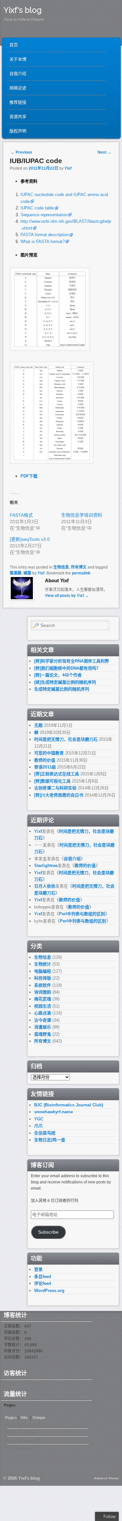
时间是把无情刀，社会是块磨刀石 (66, 739)
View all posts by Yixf (67, 595)
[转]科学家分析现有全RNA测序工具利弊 (71, 661)
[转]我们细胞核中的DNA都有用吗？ (67, 668)
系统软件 (42, 985)
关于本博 (17, 59)
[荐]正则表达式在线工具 (56, 773)
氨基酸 (15, 573)
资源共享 (17, 116)
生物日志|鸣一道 (49, 1139)
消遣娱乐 (42, 1027)
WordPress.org (49, 1290)
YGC (38, 1119)
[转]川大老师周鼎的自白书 (58, 795)
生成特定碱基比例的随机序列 (61, 689)
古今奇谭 (42, 1020)
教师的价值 (44, 760)
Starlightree (46, 865)
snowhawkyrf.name (53, 1111)
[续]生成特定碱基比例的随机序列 (65, 682)
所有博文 (79, 567)
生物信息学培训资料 (81, 515)
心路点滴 (42, 1013)
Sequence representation (43, 214)
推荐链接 (17, 102)
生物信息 (61, 567)
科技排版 (42, 978)
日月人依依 (44, 886)
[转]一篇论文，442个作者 (58, 675)
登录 (38, 1269)
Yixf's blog (23, 10)
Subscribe (48, 1232)
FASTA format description (44, 234)
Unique (39, 1417)
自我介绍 (17, 73)
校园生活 (42, 1006)
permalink (81, 573)
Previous (21, 152)
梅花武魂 (42, 998)
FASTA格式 (21, 515)
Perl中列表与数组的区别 (82, 913)
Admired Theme (106, 1478)
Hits (24, 1417)
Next (104, 152)
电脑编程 (42, 971)
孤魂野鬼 (42, 1034)
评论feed (42, 1283)
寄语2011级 (45, 767)
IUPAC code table (37, 207)
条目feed (42, 1276)
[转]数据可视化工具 (52, 781)
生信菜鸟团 (44, 1133)
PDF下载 (28, 476)
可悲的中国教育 (49, 753)
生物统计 (42, 964)
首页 (13, 44)
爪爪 (38, 1125)
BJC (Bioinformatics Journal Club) (68, 1105)
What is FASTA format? (42, 241)
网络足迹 (17, 87)
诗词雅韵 (42, 992)
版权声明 (17, 131)
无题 (38, 725)
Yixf (68, 168)
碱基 (27, 573)
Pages (11, 1417)
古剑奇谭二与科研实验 (55, 787)
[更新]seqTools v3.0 (30, 539)
